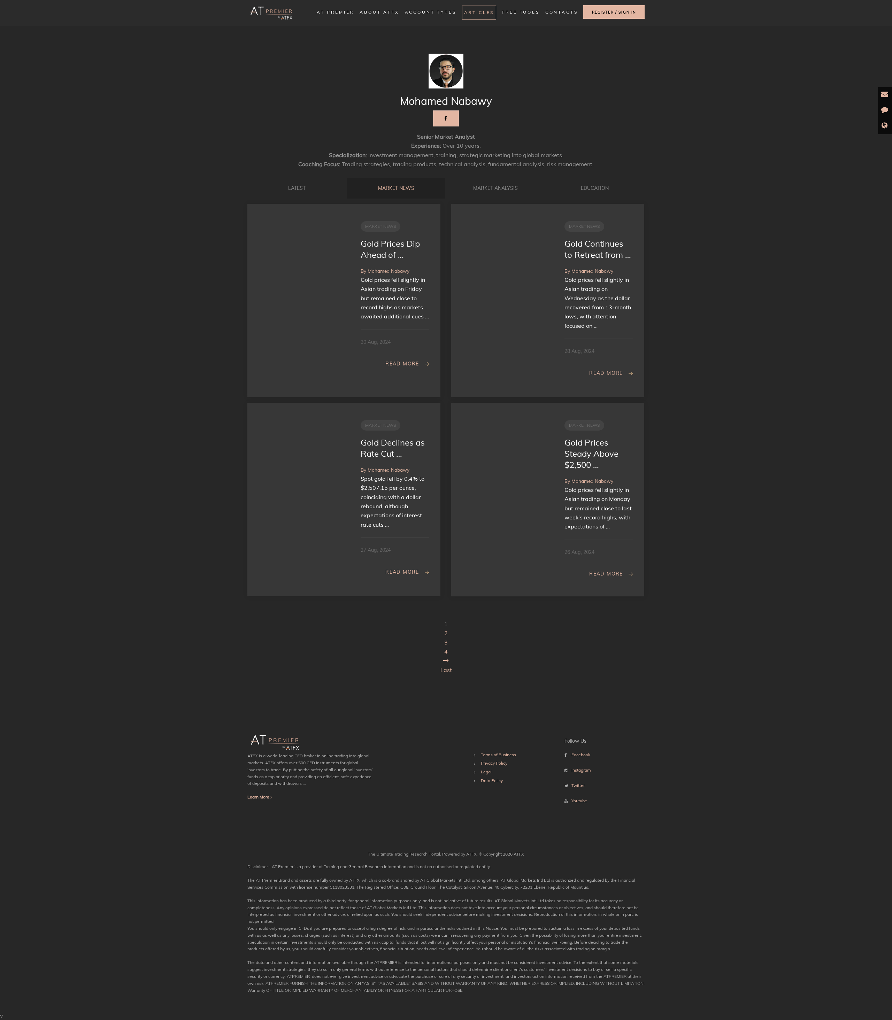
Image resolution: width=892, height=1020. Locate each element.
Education (595, 188)
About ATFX (379, 12)
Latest (297, 188)
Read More (402, 364)
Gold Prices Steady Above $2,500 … (591, 453)
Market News (396, 188)
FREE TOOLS (520, 12)
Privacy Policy (494, 763)
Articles (479, 12)
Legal (486, 771)
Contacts (561, 12)
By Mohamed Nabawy (385, 271)
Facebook (580, 754)
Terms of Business (498, 754)
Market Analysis (495, 188)
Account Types (430, 12)
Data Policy (492, 780)
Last (446, 669)
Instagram (581, 770)
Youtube (579, 800)
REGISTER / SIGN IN (614, 12)
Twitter (578, 785)
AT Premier (335, 12)
